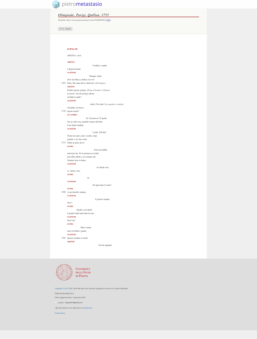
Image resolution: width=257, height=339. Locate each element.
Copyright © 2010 (61, 288)
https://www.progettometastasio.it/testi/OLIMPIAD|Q (85, 20)
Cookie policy (60, 313)
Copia (108, 20)
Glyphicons (88, 307)
